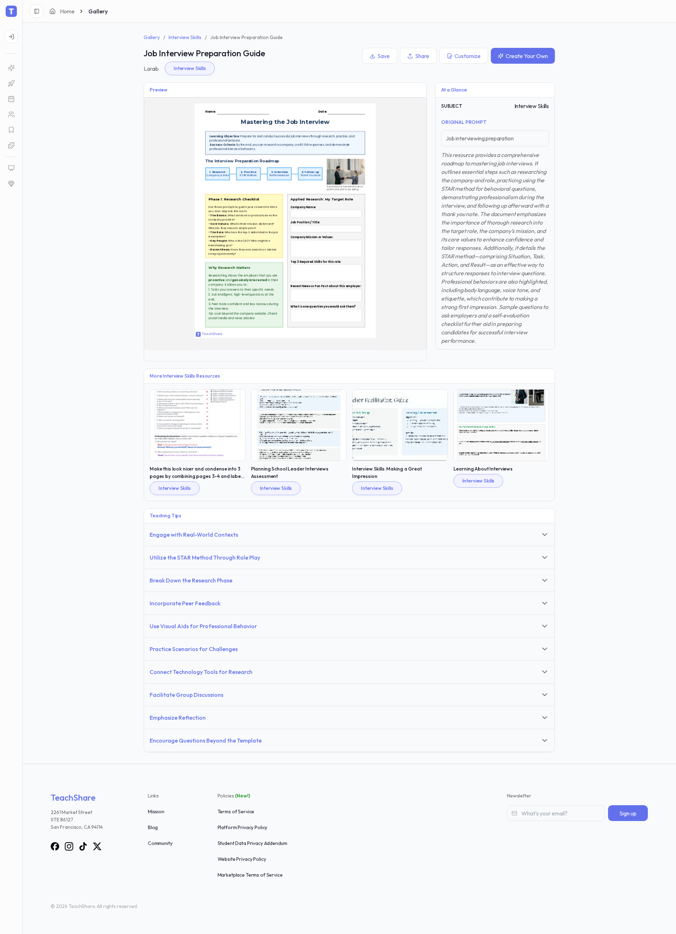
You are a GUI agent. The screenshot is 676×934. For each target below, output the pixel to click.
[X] (97, 846)
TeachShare (73, 797)
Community (160, 843)
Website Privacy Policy (242, 859)
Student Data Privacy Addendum (252, 843)
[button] (11, 99)
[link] (11, 68)
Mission (156, 811)
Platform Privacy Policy (243, 827)
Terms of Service (236, 811)
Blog (153, 827)
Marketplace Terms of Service (250, 875)
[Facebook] (55, 846)
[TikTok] (83, 846)
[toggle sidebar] (37, 11)
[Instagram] (69, 846)
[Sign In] (11, 37)
